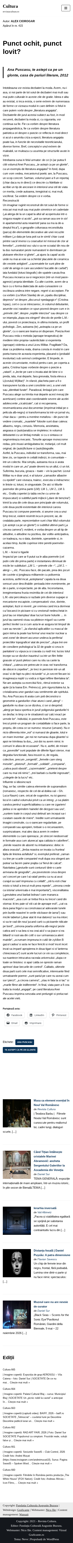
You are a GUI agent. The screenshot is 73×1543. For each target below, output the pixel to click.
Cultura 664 (9, 1388)
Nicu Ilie (51, 1509)
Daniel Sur (43, 1174)
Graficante (23, 1509)
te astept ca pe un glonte (20, 1050)
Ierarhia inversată (45, 1208)
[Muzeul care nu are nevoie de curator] (17, 1327)
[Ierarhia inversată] (17, 1233)
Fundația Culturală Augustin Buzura (40, 1525)
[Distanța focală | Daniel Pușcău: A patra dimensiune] (17, 1276)
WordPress (53, 1539)
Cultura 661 (9, 1446)
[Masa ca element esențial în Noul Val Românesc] (17, 1126)
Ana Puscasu (24, 1042)
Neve (25, 1539)
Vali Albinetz (44, 1212)
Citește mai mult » (20, 1382)
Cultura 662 (9, 1427)
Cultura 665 (9, 1369)
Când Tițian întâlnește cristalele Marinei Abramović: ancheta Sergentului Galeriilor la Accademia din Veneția (49, 1161)
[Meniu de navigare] (65, 8)
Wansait (23, 1514)
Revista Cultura (46, 1109)
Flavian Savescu (47, 1259)
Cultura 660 (9, 1469)
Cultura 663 (9, 1408)
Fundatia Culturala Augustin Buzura (37, 1505)
